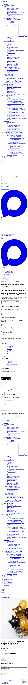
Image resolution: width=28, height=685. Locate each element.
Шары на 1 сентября (12, 63)
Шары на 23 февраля (12, 64)
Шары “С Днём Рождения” (14, 87)
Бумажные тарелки (15, 148)
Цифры (9, 119)
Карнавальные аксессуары (17, 138)
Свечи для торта (11, 149)
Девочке (12, 21)
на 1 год (9, 48)
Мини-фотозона (11, 122)
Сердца (9, 97)
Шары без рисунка (12, 89)
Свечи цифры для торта (16, 153)
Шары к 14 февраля (12, 60)
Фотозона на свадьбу (12, 128)
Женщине (12, 38)
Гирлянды (9, 123)
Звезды (9, 98)
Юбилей (9, 54)
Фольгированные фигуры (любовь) (16, 118)
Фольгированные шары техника (15, 102)
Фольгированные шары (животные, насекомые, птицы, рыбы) (16, 100)
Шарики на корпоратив (13, 57)
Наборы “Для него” (12, 9)
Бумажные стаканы (15, 146)
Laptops (9, 347)
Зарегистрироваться (6, 650)
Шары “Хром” (10, 88)
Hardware (9, 349)
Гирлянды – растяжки (15, 136)
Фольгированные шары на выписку (16, 106)
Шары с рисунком (11, 92)
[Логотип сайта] (8, 175)
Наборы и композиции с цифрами (16, 12)
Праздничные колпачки (16, 140)
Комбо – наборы (11, 16)
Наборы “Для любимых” (13, 8)
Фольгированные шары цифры (15, 108)
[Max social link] (14, 216)
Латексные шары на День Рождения (16, 94)
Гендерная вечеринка (12, 46)
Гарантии (9, 362)
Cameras (9, 350)
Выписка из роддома (12, 47)
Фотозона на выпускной (13, 126)
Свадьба (9, 44)
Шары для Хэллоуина (12, 65)
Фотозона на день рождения (14, 129)
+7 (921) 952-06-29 (5, 186)
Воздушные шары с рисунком (15, 78)
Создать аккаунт (5, 597)
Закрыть (3, 414)
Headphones (10, 351)
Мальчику (12, 22)
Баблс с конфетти (11, 72)
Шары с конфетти (11, 91)
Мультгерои (13, 23)
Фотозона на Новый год (13, 125)
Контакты (9, 365)
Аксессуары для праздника (14, 135)
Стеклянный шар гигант (13, 68)
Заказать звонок (5, 189)
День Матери (10, 55)
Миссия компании (12, 361)
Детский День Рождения (13, 19)
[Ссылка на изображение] (8, 335)
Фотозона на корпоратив (13, 131)
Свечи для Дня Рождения (16, 152)
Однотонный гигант (12, 70)
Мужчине (12, 40)
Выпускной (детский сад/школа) (15, 50)
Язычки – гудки (14, 142)
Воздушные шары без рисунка (15, 77)
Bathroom (9, 353)
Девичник (9, 43)
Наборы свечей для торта (16, 150)
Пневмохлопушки (15, 139)
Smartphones (10, 346)
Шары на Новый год (12, 58)
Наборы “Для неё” (12, 11)
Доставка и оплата (12, 364)
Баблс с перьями (11, 71)
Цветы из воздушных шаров (14, 81)
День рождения (11, 53)
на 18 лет (9, 51)
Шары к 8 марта (11, 61)
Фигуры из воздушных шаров (15, 80)
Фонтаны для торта (12, 155)
